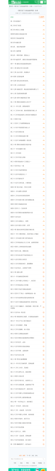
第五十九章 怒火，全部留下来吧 (21, 268)
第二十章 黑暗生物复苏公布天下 (21, 102)
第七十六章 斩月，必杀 (18, 342)
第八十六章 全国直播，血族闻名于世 (22, 384)
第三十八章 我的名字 (17, 178)
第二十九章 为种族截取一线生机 (21, 140)
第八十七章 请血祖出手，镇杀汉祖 (22, 389)
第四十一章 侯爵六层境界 (19, 191)
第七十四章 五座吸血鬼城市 (19, 333)
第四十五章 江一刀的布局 (19, 208)
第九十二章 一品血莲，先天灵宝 (21, 410)
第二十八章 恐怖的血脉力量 (19, 136)
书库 (15, 463)
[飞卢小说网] (16, 2)
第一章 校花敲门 (16, 21)
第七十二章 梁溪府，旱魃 (19, 325)
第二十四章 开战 (16, 119)
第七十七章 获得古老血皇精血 (20, 346)
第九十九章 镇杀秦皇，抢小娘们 (21, 440)
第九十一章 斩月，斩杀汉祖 (19, 406)
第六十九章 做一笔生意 (18, 312)
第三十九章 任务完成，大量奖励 (21, 183)
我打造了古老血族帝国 (21, 6)
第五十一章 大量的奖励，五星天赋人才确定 (25, 234)
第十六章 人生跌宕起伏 (18, 85)
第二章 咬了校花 (16, 25)
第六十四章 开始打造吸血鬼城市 (21, 289)
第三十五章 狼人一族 (17, 166)
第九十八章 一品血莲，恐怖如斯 (21, 436)
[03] (36, 455)
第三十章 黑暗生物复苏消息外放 (21, 144)
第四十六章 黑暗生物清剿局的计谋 (22, 212)
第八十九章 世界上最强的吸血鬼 (21, 397)
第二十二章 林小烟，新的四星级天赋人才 (24, 110)
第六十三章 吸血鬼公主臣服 (19, 285)
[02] (33, 455)
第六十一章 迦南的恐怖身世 (19, 276)
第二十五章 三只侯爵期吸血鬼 (20, 123)
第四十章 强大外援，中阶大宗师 (21, 187)
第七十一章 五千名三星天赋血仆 (21, 321)
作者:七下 (18, 13)
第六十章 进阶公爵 (17, 272)
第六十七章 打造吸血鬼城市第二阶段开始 (24, 302)
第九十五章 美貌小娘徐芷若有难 (21, 423)
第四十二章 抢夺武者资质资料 (20, 195)
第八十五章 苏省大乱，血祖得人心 (22, 380)
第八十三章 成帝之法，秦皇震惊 (21, 372)
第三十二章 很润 (16, 153)
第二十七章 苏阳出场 (17, 132)
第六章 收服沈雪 (16, 42)
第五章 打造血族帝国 (17, 38)
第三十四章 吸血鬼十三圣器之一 (21, 161)
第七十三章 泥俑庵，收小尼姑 (20, 329)
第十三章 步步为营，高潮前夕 (20, 72)
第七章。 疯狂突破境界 (18, 47)
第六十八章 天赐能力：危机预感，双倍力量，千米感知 (26, 307)
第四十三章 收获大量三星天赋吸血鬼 (22, 200)
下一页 (28, 455)
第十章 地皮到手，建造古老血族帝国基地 (24, 59)
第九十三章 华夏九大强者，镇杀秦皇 (22, 414)
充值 (21, 463)
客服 (34, 463)
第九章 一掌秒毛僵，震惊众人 (20, 55)
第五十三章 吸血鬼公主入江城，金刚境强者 (25, 242)
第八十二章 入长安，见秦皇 (19, 367)
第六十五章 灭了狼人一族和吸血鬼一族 (23, 293)
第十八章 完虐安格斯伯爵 (19, 93)
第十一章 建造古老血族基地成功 (21, 64)
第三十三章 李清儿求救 (18, 157)
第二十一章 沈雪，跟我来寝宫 (20, 106)
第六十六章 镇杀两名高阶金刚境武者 (22, 298)
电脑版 (40, 463)
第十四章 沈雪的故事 (17, 76)
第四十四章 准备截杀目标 (19, 204)
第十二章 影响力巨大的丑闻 (19, 68)
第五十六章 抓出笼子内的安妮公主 (22, 255)
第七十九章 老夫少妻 (17, 355)
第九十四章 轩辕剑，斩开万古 (20, 419)
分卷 (30, 6)
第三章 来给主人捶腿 (17, 30)
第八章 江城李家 (16, 51)
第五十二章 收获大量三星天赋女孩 (22, 238)
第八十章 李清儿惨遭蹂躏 (19, 359)
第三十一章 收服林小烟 (18, 149)
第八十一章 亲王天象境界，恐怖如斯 (22, 363)
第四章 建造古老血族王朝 (19, 34)
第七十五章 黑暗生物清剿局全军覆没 (22, 338)
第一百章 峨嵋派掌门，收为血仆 (21, 444)
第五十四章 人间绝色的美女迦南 (21, 246)
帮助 (27, 463)
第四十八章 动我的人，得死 (19, 221)
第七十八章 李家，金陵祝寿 (19, 351)
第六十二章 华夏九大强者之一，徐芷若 (23, 281)
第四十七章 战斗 (16, 217)
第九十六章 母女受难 (17, 427)
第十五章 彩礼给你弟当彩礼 (19, 81)
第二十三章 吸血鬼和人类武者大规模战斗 (24, 115)
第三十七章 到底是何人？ (19, 174)
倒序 (42, 17)
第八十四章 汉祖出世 (17, 376)
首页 (11, 6)
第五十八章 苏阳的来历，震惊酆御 (22, 264)
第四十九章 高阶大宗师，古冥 (20, 225)
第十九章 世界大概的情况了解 (20, 98)
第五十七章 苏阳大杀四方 (19, 259)
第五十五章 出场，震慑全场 (19, 251)
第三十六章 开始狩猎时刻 (19, 170)
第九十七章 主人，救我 (18, 431)
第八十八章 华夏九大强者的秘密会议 (22, 393)
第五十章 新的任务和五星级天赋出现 (22, 229)
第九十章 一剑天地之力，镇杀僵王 (22, 402)
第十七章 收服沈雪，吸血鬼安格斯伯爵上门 (25, 89)
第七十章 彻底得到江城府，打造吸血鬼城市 (25, 316)
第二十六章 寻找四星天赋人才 (20, 127)
